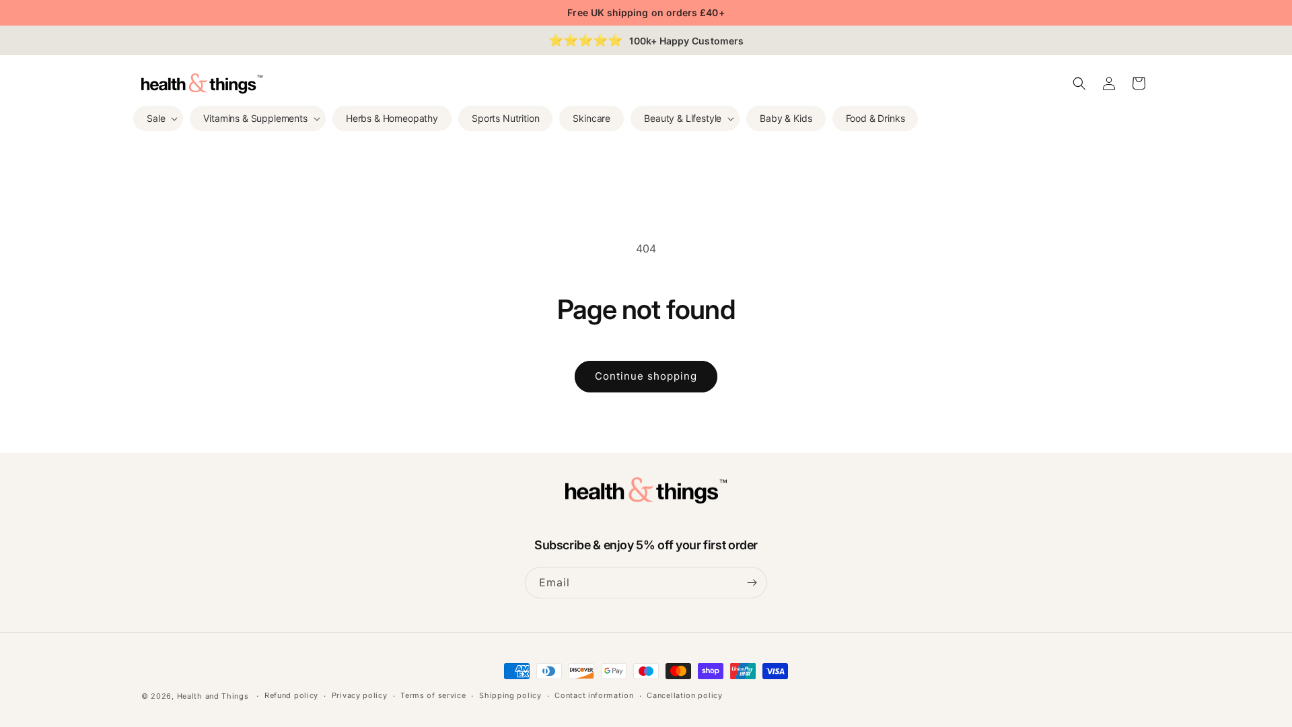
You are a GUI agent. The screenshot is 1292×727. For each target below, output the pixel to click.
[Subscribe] (751, 582)
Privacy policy (360, 695)
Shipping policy (510, 695)
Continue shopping (646, 376)
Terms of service (433, 695)
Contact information (593, 695)
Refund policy (291, 695)
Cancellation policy (684, 695)
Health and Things (213, 696)
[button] (158, 118)
